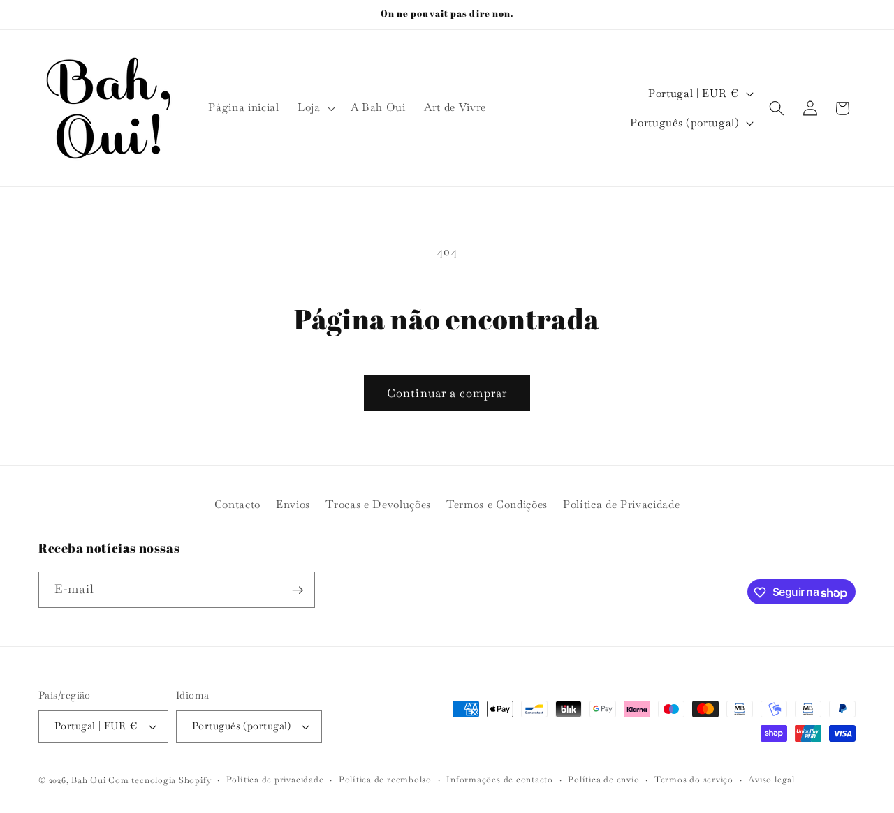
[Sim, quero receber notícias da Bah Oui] (297, 590)
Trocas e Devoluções (378, 504)
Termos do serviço (693, 779)
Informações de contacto (499, 779)
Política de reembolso (385, 779)
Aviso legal (771, 779)
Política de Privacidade (621, 504)
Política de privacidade (275, 779)
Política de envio (603, 779)
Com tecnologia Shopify (159, 780)
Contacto (237, 504)
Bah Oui (88, 780)
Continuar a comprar (447, 393)
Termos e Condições (497, 504)
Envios (293, 504)
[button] (315, 108)
